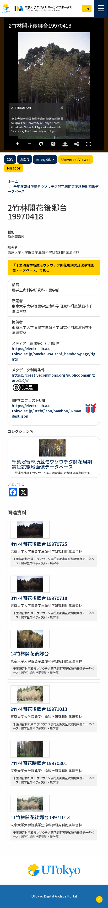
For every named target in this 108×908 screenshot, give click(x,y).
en (86, 8)
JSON (24, 159)
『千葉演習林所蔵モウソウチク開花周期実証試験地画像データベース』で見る (53, 268)
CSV (10, 159)
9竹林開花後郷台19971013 (38, 708)
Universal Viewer (75, 159)
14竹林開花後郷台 (29, 653)
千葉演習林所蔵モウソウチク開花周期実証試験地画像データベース (53, 189)
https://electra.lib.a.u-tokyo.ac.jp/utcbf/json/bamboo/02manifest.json (46, 411)
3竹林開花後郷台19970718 (38, 597)
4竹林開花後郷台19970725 (38, 543)
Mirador (13, 168)
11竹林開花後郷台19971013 (40, 817)
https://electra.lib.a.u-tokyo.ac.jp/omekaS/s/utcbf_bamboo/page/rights (53, 354)
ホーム (13, 181)
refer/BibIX (45, 159)
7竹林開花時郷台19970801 (38, 763)
